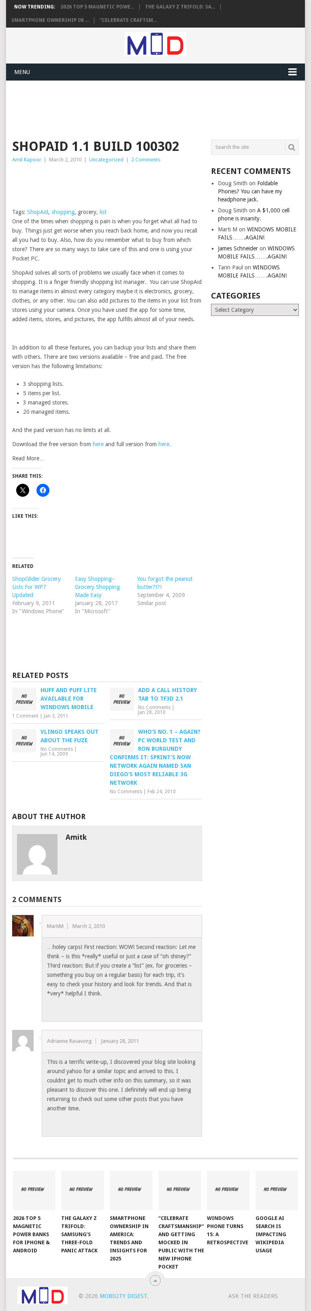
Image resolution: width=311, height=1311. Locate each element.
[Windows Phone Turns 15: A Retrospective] (228, 1190)
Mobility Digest (123, 1296)
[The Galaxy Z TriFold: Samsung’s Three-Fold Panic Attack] (82, 1190)
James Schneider (238, 248)
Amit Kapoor (26, 160)
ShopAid (37, 212)
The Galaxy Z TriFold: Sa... (180, 7)
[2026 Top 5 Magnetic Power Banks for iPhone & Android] (34, 1190)
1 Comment (25, 716)
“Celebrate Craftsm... (128, 20)
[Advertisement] (159, 109)
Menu (22, 72)
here (98, 444)
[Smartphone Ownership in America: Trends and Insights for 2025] (131, 1190)
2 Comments (145, 160)
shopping (63, 212)
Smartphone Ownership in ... (50, 20)
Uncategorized (106, 160)
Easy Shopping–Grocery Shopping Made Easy (97, 587)
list (103, 212)
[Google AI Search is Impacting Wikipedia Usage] (277, 1190)
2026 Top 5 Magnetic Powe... (97, 7)
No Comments (154, 707)
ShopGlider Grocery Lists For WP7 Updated (36, 587)
